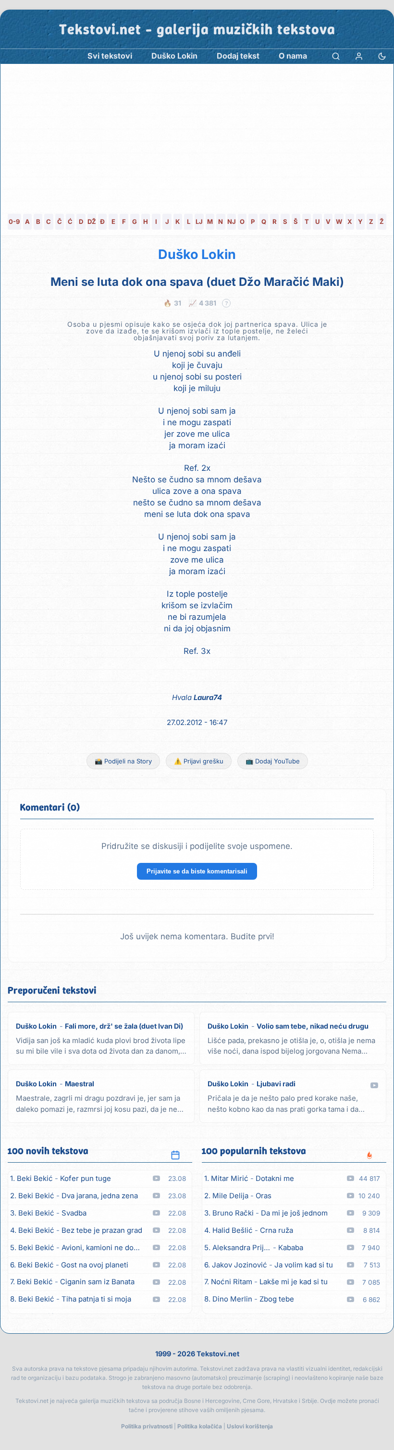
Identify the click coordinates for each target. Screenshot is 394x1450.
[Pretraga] (335, 56)
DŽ (91, 221)
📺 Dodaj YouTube (273, 761)
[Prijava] (358, 56)
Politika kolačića (199, 1426)
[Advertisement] (197, 136)
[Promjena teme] (382, 56)
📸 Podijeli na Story (123, 761)
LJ (199, 221)
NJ (231, 221)
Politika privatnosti (146, 1426)
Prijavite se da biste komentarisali (197, 871)
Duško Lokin (197, 254)
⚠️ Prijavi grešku (198, 761)
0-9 (14, 221)
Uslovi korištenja (250, 1426)
